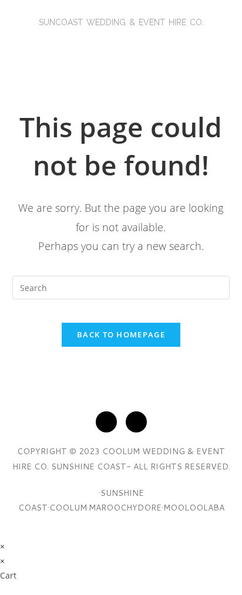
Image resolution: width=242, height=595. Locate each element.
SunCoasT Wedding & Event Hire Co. (121, 22)
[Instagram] (136, 421)
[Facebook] (106, 421)
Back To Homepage (121, 334)
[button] (121, 49)
